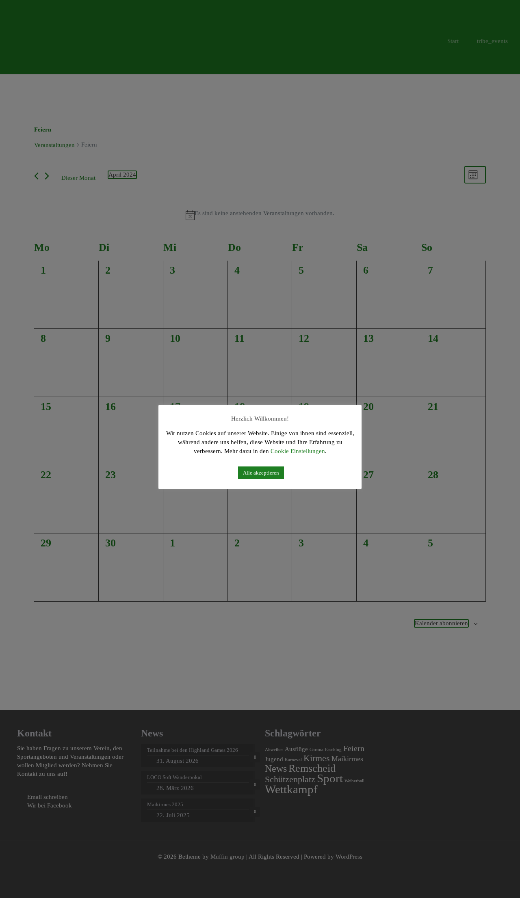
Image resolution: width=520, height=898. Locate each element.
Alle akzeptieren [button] (261, 473)
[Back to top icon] (480, 880)
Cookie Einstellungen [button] (298, 451)
